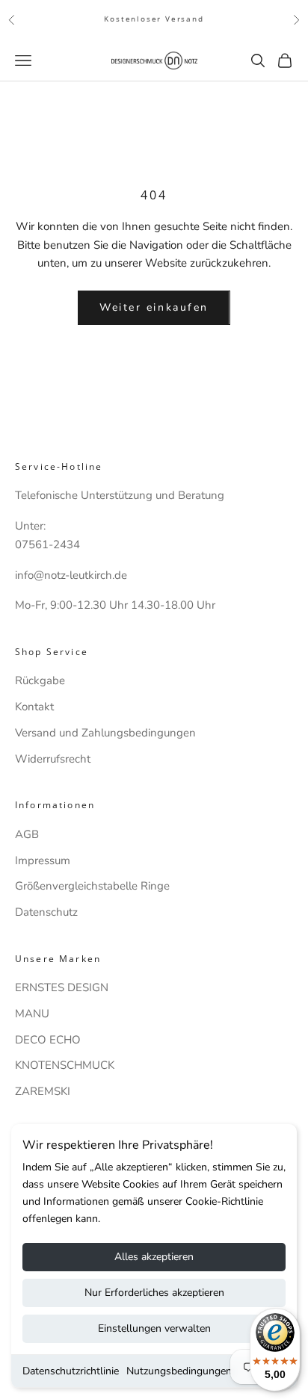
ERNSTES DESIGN (61, 987)
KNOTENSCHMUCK (64, 1065)
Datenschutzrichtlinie (70, 1371)
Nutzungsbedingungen (179, 1371)
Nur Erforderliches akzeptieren (154, 1292)
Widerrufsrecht (52, 758)
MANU (32, 1013)
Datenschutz (46, 912)
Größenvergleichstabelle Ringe (92, 885)
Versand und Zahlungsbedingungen (105, 732)
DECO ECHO (48, 1039)
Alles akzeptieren (154, 1257)
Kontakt (34, 706)
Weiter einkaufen (153, 307)
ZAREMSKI (42, 1091)
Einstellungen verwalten (154, 1328)
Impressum (42, 860)
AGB (27, 834)
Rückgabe (40, 680)
